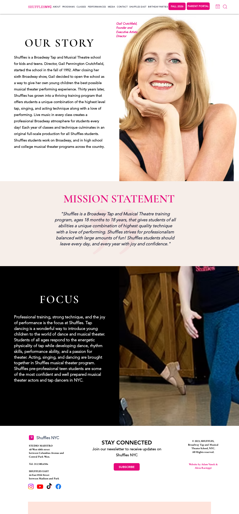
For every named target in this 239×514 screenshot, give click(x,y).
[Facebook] (58, 486)
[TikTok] (49, 486)
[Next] (217, 6)
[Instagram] (31, 486)
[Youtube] (40, 486)
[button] (56, 7)
